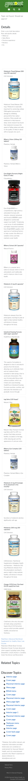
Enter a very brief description (10, 31)
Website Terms (9, 765)
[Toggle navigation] (19, 9)
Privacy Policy (8, 767)
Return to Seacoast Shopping (14, 772)
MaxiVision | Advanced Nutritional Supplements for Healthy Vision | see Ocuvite (12, 641)
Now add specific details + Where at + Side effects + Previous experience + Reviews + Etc (8, 39)
